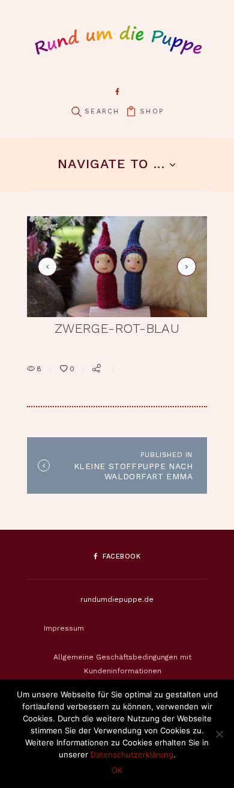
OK (117, 770)
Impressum (64, 628)
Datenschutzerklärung (132, 754)
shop (152, 111)
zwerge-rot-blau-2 (45, 267)
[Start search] (76, 112)
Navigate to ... (111, 163)
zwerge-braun (184, 266)
